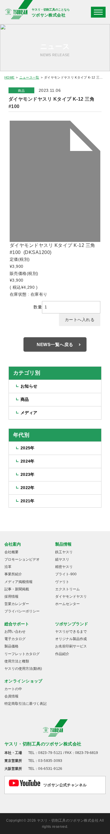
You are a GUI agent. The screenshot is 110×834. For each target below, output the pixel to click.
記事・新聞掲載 (16, 589)
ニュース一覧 (29, 77)
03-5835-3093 (50, 761)
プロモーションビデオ (22, 559)
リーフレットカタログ (22, 654)
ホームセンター (67, 604)
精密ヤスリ (64, 567)
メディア (29, 412)
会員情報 (11, 696)
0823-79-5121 (50, 753)
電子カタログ (15, 639)
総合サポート (16, 624)
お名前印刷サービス (71, 646)
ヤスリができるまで (71, 631)
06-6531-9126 (50, 769)
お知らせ (29, 386)
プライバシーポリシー (22, 611)
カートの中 (13, 689)
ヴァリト (62, 582)
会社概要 (11, 552)
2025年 (28, 448)
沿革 (7, 567)
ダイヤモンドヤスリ (71, 596)
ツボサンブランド (71, 624)
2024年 (28, 461)
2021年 (28, 501)
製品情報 (63, 544)
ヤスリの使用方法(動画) (23, 669)
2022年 (28, 487)
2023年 (28, 474)
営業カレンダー (16, 604)
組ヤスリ (62, 559)
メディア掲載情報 (18, 582)
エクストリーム (67, 589)
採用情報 (11, 596)
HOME (9, 77)
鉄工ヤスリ (64, 552)
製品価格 (11, 646)
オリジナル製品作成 (71, 639)
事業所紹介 (13, 574)
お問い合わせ (15, 631)
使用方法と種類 (16, 661)
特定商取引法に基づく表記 (25, 704)
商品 (21, 90)
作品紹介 (62, 654)
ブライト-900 (66, 574)
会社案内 (12, 544)
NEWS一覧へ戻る (55, 344)
